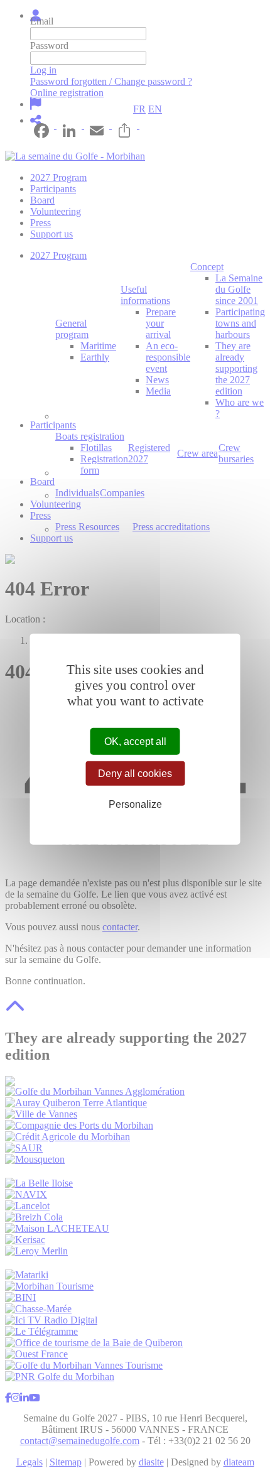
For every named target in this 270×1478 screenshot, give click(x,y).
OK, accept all (135, 741)
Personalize (135, 804)
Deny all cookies (135, 773)
